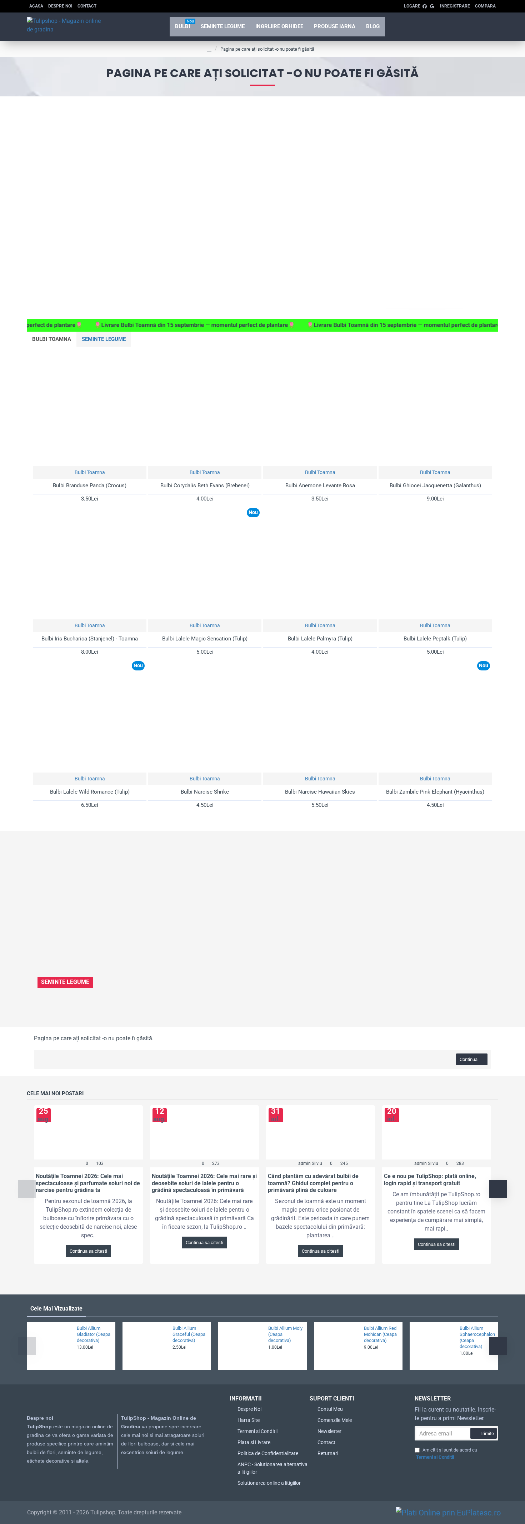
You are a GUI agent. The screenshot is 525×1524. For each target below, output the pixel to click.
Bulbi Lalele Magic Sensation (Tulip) (205, 638)
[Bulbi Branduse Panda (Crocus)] (89, 409)
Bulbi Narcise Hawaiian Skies (320, 792)
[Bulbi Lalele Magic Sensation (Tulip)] (204, 562)
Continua (469, 1059)
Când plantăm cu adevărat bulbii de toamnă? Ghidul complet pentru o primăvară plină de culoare (313, 1183)
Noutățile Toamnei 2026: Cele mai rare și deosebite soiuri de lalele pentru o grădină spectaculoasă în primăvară (204, 1183)
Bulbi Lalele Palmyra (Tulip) (320, 638)
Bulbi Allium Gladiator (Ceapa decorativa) (93, 1334)
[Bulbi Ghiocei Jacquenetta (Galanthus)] (435, 409)
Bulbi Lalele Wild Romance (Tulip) (90, 792)
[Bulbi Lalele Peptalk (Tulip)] (435, 562)
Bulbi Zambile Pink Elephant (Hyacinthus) (435, 792)
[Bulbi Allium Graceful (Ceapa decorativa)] (146, 1346)
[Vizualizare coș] (487, 26)
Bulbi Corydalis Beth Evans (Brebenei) (205, 485)
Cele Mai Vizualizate (56, 1308)
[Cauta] (466, 26)
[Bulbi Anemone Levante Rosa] (319, 409)
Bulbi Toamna (90, 472)
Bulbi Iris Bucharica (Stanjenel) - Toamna (89, 638)
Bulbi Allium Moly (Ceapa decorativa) (285, 1334)
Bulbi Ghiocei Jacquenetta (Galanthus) (435, 485)
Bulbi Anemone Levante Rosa (320, 485)
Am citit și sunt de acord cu (446, 1453)
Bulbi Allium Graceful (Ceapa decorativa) (188, 1334)
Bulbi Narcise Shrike (205, 792)
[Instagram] (117, 1474)
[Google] (131, 1474)
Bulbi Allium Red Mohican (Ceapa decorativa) (380, 1334)
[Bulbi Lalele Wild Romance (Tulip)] (89, 716)
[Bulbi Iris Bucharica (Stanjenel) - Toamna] (89, 562)
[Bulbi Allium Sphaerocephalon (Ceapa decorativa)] (433, 1346)
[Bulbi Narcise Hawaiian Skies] (319, 716)
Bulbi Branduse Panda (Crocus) (89, 485)
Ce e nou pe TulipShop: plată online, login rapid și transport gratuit (430, 1179)
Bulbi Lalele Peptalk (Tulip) (435, 638)
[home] (209, 49)
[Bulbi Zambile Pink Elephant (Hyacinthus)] (435, 716)
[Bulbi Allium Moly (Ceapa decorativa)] (242, 1346)
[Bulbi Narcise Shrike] (204, 716)
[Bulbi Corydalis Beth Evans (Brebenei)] (204, 409)
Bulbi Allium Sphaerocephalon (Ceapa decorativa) (477, 1337)
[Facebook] (103, 1474)
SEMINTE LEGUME (104, 339)
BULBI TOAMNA (51, 339)
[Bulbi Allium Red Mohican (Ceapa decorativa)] (337, 1346)
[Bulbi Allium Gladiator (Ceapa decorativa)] (50, 1346)
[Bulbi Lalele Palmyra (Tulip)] (319, 562)
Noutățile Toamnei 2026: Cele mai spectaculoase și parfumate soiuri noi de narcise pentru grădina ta (88, 1183)
